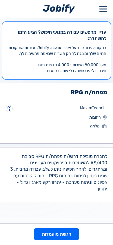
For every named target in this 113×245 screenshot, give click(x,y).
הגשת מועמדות (56, 234)
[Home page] (59, 8)
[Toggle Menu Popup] (103, 9)
